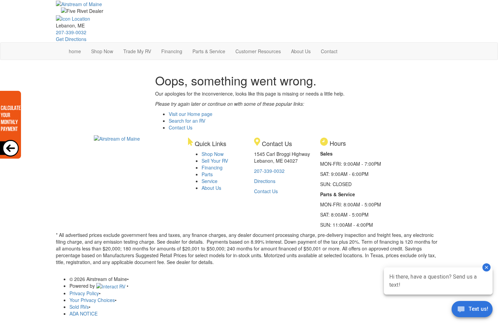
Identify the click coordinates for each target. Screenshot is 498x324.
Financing (171, 51)
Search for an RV (187, 120)
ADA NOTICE (83, 313)
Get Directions (71, 39)
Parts (207, 174)
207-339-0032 (71, 32)
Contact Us (180, 127)
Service (209, 181)
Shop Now (102, 51)
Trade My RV (137, 51)
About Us (301, 51)
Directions (264, 181)
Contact (329, 51)
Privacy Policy (84, 293)
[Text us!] (472, 310)
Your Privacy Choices (92, 300)
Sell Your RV (215, 160)
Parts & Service (208, 51)
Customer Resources (258, 51)
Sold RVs (79, 306)
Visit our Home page (190, 113)
